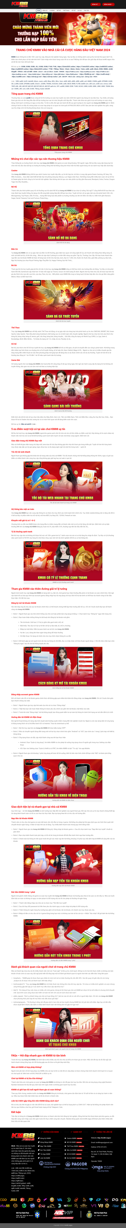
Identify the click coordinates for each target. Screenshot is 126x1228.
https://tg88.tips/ (17, 1181)
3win (61, 81)
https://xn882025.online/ (104, 67)
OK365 (80, 86)
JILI (36, 67)
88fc (53, 81)
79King (56, 69)
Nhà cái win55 (26, 424)
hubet (42, 89)
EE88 (101, 69)
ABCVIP (64, 77)
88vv (57, 81)
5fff (58, 86)
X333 (29, 1173)
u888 (73, 81)
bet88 (56, 72)
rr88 (16, 86)
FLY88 (78, 84)
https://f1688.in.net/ (102, 72)
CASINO (52, 10)
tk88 (69, 81)
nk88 (65, 81)
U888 (86, 86)
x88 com (92, 84)
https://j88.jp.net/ (47, 74)
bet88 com (84, 84)
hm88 (32, 89)
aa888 (62, 86)
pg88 (99, 81)
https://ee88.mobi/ (17, 1178)
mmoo (105, 84)
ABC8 (69, 84)
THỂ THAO (66, 10)
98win (62, 69)
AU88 (110, 69)
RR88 (73, 84)
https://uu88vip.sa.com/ (87, 72)
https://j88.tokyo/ (59, 74)
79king (37, 89)
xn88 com (99, 84)
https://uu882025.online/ (20, 69)
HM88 (105, 69)
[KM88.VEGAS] (21, 4)
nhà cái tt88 (28, 72)
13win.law (14, 1171)
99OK (95, 77)
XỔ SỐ (73, 10)
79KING (48, 84)
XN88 (67, 86)
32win (67, 69)
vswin (41, 81)
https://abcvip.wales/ (50, 77)
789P (13, 86)
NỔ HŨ (59, 10)
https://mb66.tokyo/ (34, 74)
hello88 (30, 81)
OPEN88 (105, 81)
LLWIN (16, 84)
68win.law (30, 1171)
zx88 (64, 84)
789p (23, 1186)
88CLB (41, 86)
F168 (50, 67)
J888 (99, 86)
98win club (71, 77)
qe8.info (53, 86)
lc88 (110, 84)
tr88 (16, 1168)
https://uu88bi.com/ (19, 77)
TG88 (76, 86)
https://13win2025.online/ (85, 67)
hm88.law (28, 1168)
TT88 (50, 69)
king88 (13, 1186)
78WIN (108, 86)
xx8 (85, 81)
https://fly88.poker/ (72, 74)
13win (83, 69)
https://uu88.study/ (103, 74)
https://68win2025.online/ (39, 69)
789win (20, 72)
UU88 (23, 67)
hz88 (27, 1186)
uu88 (91, 69)
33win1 (40, 72)
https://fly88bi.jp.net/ (87, 74)
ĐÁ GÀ (80, 10)
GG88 (110, 81)
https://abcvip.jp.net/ (34, 77)
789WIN (61, 72)
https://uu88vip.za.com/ (19, 74)
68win (72, 69)
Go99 (25, 81)
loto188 (21, 1168)
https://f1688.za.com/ (72, 72)
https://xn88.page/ (17, 1176)
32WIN (43, 84)
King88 (13, 72)
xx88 (45, 81)
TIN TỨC (86, 10)
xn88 (87, 69)
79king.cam (22, 1173)
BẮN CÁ (45, 10)
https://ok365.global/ (18, 1183)
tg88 (12, 1188)
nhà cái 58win (48, 72)
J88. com (22, 89)
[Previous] (5, 29)
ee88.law (14, 1173)
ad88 (81, 81)
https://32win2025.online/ (66, 67)
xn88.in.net (23, 1171)
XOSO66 (55, 84)
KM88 (38, 10)
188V (17, 81)
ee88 (21, 81)
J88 (20, 86)
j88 (60, 77)
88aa (49, 81)
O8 (12, 84)
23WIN (94, 81)
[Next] (121, 29)
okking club (80, 77)
